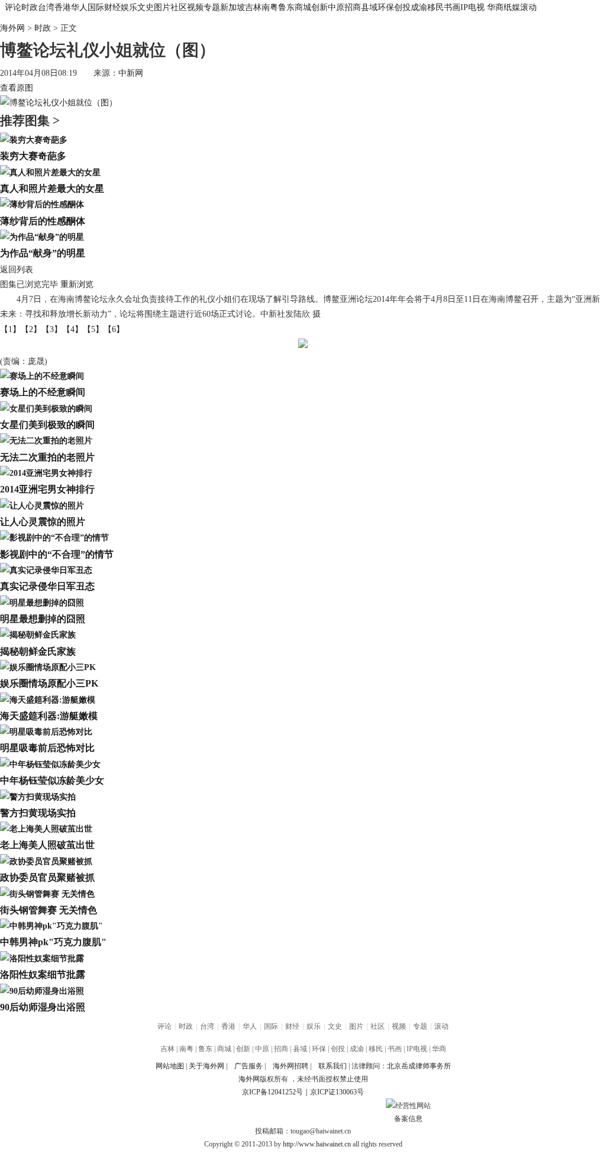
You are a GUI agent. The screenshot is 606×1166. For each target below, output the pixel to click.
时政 (29, 7)
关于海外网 (206, 1066)
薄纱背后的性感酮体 (42, 221)
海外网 (12, 28)
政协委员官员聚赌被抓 (47, 877)
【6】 (114, 329)
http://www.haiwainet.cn (317, 1144)
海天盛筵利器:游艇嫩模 (49, 715)
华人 (79, 7)
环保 (386, 7)
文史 (145, 7)
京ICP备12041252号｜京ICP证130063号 (303, 1092)
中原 (336, 7)
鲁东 (286, 7)
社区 (178, 7)
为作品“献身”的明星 (42, 253)
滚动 (528, 7)
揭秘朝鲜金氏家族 (38, 651)
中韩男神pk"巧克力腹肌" (53, 942)
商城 (303, 7)
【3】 (51, 329)
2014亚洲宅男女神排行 (47, 489)
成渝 (419, 7)
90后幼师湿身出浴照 (42, 1007)
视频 (195, 7)
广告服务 (248, 1066)
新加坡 (232, 7)
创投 (402, 7)
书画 (452, 7)
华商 (495, 7)
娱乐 (129, 7)
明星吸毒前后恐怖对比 (47, 747)
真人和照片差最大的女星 (52, 188)
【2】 (31, 329)
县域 (369, 7)
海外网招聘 (290, 1066)
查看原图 (16, 87)
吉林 (253, 7)
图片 (162, 7)
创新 (319, 7)
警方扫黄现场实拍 (38, 813)
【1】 (10, 329)
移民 (435, 7)
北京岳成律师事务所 (419, 1066)
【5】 (93, 329)
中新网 (130, 73)
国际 (96, 7)
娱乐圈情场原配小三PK (49, 683)
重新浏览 (77, 284)
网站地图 (170, 1066)
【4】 (72, 329)
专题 (212, 7)
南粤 (270, 7)
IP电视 (472, 7)
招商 (352, 7)
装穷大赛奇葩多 (33, 156)
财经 (112, 7)
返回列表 (16, 269)
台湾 (46, 7)
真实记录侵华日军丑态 (47, 586)
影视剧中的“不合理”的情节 (57, 554)
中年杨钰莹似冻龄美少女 (52, 780)
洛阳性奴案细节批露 (42, 974)
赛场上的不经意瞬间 (42, 392)
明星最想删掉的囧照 (42, 618)
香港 (62, 7)
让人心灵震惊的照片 (42, 521)
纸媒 (512, 7)
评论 (13, 7)
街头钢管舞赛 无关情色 (48, 910)
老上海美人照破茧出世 (47, 845)
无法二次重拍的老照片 (47, 457)
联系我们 (332, 1066)
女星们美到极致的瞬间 (47, 424)
